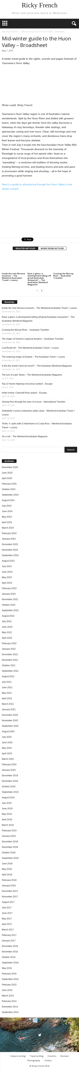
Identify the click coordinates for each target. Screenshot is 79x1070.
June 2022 (7, 627)
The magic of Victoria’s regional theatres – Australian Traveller (33, 339)
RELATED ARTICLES (25, 248)
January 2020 (9, 770)
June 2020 (7, 742)
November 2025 (10, 467)
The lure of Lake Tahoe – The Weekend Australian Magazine (32, 375)
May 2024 (7, 517)
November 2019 (10, 781)
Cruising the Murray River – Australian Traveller (63, 275)
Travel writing (36, 1056)
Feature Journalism (10, 31)
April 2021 (7, 698)
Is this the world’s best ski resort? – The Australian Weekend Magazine (37, 366)
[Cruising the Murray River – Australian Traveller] (65, 263)
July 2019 (7, 803)
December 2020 (10, 715)
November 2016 (10, 951)
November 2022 (10, 599)
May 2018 (7, 869)
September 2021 (10, 671)
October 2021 (8, 665)
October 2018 (8, 852)
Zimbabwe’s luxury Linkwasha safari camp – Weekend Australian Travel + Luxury (38, 413)
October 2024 (8, 489)
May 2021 (7, 693)
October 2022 (8, 605)
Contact (48, 1060)
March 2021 (8, 704)
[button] (73, 24)
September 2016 (10, 962)
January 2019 (9, 836)
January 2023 (9, 594)
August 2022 (8, 616)
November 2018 (10, 847)
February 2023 (9, 588)
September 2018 (10, 858)
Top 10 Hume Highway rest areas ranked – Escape (27, 384)
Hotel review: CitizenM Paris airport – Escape (24, 393)
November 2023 (10, 550)
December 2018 (10, 841)
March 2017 (8, 929)
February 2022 (9, 643)
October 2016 (8, 957)
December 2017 (10, 891)
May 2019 (7, 814)
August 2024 (8, 500)
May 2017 (7, 918)
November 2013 (10, 1006)
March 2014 (8, 995)
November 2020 (10, 720)
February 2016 (9, 973)
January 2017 (9, 940)
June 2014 (7, 990)
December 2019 (10, 775)
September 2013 (10, 1012)
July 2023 (7, 566)
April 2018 (7, 874)
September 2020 (10, 726)
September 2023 (10, 555)
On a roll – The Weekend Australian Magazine (25, 436)
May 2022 (7, 632)
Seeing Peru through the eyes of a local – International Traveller (33, 402)
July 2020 (7, 737)
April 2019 (7, 819)
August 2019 (8, 797)
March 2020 (8, 759)
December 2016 (10, 946)
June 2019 (7, 808)
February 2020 (9, 764)
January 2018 (9, 885)
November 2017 (10, 896)
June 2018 (7, 863)
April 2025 (7, 478)
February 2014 (9, 1001)
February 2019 (9, 830)
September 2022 (10, 610)
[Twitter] (39, 1035)
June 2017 (7, 913)
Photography (33, 1060)
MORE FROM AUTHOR (52, 248)
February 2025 (9, 484)
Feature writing (18, 1056)
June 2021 (7, 687)
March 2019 (8, 825)
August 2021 (8, 676)
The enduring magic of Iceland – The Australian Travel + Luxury (33, 357)
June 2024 (7, 511)
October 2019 (8, 786)
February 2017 (9, 935)
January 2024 (9, 539)
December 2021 (10, 654)
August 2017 (8, 902)
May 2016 (7, 968)
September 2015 (10, 979)
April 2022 (7, 638)
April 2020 (7, 753)
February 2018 (9, 880)
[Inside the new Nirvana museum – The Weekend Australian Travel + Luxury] (14, 263)
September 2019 (10, 792)
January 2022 (9, 649)
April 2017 (7, 924)
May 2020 (7, 748)
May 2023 (7, 577)
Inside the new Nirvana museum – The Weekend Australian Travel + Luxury (13, 276)
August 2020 (8, 731)
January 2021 (9, 709)
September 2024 (10, 495)
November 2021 (10, 660)
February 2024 (9, 533)
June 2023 (7, 572)
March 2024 (8, 528)
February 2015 (9, 984)
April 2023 (7, 583)
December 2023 (10, 544)
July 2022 (7, 621)
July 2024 (7, 506)
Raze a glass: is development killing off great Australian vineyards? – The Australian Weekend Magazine (39, 279)
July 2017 (7, 907)
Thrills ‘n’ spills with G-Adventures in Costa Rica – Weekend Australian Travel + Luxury (37, 425)
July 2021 (7, 682)
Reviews (64, 1056)
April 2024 (7, 522)
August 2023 (8, 561)
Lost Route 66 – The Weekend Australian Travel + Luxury (30, 348)
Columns (52, 1056)
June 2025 (7, 473)
